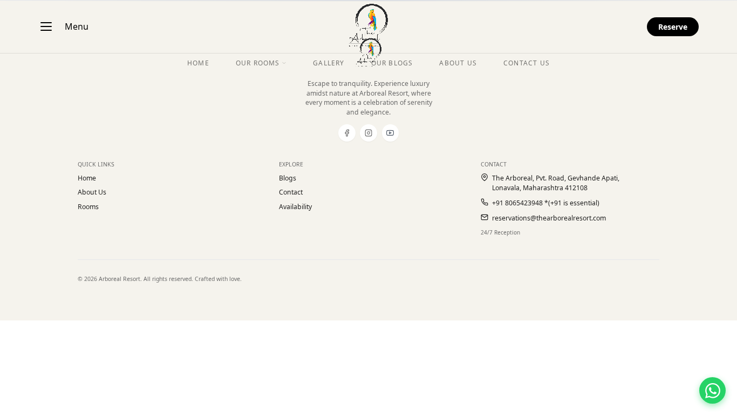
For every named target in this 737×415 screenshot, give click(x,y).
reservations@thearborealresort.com (549, 218)
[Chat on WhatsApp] (712, 390)
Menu (76, 26)
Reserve (672, 27)
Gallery (328, 63)
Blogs (287, 178)
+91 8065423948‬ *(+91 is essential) (545, 203)
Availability (295, 206)
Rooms (88, 206)
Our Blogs (392, 63)
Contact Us (526, 63)
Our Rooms (258, 63)
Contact (291, 192)
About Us (92, 192)
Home (87, 178)
